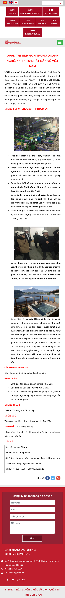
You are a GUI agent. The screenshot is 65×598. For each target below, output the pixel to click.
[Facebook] (47, 478)
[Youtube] (23, 579)
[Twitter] (53, 478)
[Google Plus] (58, 478)
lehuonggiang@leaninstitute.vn (26, 463)
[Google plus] (18, 579)
